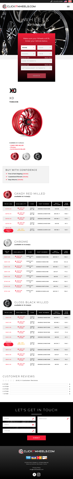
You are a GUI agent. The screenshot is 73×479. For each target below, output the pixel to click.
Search (36, 76)
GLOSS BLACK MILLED (17, 149)
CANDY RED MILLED (17, 145)
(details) (25, 174)
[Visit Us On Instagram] (38, 474)
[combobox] (28, 47)
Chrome (13, 147)
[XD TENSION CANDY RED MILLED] (14, 156)
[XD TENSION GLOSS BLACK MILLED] (37, 156)
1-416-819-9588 (57, 1)
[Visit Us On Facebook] (34, 474)
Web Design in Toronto (42, 464)
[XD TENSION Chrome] (26, 156)
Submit (36, 438)
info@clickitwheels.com (36, 469)
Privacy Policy (37, 467)
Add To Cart (8, 230)
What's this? (48, 57)
